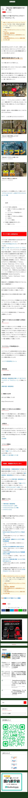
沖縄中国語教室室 (5, 469)
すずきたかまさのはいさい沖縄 (10, 507)
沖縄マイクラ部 (6, 455)
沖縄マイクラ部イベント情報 (12, 598)
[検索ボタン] (26, 1)
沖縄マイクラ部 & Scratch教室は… (16, 216)
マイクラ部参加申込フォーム (10, 361)
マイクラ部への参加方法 (11, 207)
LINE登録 (3, 438)
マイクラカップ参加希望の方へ (15, 212)
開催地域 (10, 214)
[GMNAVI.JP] (14, 1)
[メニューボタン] (1, 1)
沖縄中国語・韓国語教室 (9, 33)
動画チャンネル (11, 224)
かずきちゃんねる (7, 509)
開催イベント (9, 451)
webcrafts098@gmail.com (10, 243)
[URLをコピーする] (25, 610)
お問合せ (10, 218)
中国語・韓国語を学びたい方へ (12, 222)
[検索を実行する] (25, 702)
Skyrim (4, 12)
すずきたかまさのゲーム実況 (10, 193)
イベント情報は (11, 220)
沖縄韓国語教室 (15, 469)
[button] (3, 610)
